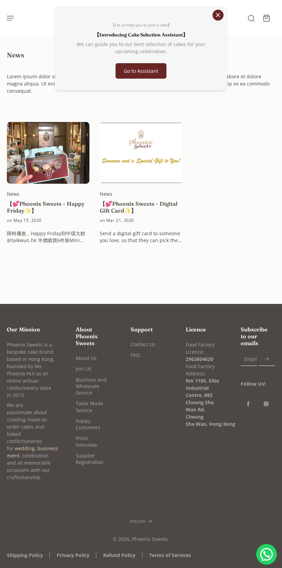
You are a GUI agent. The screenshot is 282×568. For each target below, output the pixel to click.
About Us (86, 358)
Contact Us (143, 344)
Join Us (83, 368)
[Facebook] (248, 403)
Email (250, 359)
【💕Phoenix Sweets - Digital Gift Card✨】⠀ (138, 207)
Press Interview (86, 441)
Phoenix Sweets (150, 539)
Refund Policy (119, 555)
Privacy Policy (73, 555)
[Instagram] (266, 403)
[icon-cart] (266, 18)
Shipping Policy (25, 555)
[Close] (218, 15)
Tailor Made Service (89, 406)
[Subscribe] (267, 359)
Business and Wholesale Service (91, 386)
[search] (251, 18)
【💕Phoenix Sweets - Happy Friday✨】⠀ (46, 207)
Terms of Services (170, 555)
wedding (25, 448)
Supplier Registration (90, 458)
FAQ (135, 355)
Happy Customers (88, 424)
